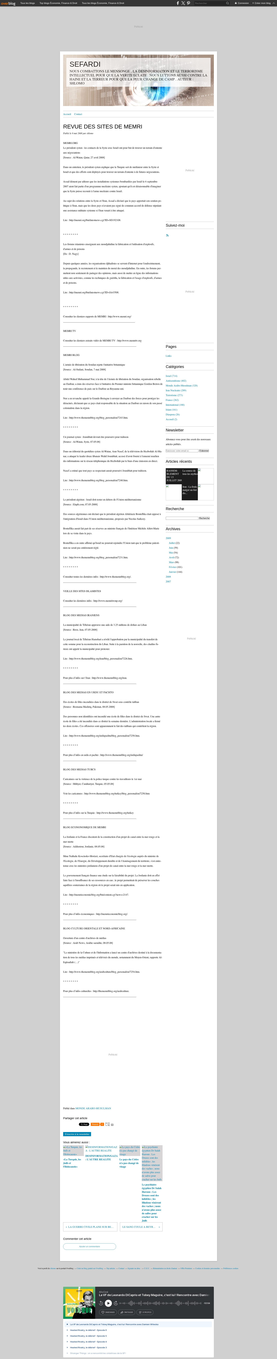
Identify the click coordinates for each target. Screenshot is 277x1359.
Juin (171, 547)
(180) (175, 404)
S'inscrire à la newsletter (77, 1134)
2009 (168, 538)
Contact (78, 114)
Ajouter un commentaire (89, 1246)
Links (169, 355)
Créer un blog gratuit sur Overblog (90, 1268)
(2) (171, 419)
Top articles (110, 1268)
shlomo (53, 1268)
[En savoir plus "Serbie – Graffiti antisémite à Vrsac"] (174, 492)
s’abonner (110, 1312)
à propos (147, 1312)
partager (128, 1312)
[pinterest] (188, 3)
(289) (176, 390)
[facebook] (178, 3)
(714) (171, 375)
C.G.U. (147, 1268)
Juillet (172, 542)
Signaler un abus (134, 1268)
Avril (171, 557)
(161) (171, 409)
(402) (176, 380)
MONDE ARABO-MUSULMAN (93, 1108)
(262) (172, 400)
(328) (182, 385)
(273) (174, 395)
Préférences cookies (230, 1268)
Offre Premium (186, 1268)
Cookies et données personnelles (207, 1268)
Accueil (67, 114)
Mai (171, 552)
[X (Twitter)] (183, 3)
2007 (168, 581)
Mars (171, 562)
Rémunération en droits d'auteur (165, 1268)
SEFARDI (85, 64)
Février (172, 567)
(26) (173, 414)
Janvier (172, 571)
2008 (168, 576)
